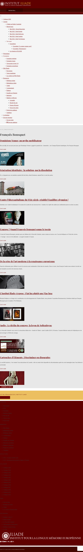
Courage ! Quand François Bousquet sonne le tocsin (25, 229)
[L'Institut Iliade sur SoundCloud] (8, 541)
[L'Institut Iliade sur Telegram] (0, 541)
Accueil (1, 129)
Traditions (9, 112)
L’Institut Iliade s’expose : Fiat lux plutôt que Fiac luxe (26, 293)
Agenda (5, 21)
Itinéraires (9, 95)
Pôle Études (6, 68)
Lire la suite (3, 149)
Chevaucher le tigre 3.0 (12, 63)
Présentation (6, 53)
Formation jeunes (10, 61)
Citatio (8, 85)
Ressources (6, 78)
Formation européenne (12, 66)
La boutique (6, 115)
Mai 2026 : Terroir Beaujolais (17, 29)
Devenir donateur (7, 117)
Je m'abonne (5, 397)
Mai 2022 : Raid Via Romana (17, 39)
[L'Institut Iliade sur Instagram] (6, 541)
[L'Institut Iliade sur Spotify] (11, 541)
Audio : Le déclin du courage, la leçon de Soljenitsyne (26, 325)
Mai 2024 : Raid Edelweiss (17, 34)
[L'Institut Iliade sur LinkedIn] (3, 541)
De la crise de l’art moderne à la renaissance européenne (27, 261)
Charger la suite (6, 387)
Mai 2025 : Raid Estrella (16, 31)
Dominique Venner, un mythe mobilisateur (21, 140)
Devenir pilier (10, 120)
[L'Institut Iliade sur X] (13, 541)
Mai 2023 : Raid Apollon (16, 36)
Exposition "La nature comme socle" (22, 46)
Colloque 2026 (7, 19)
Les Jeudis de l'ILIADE (16, 51)
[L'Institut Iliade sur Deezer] (10, 541)
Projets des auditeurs (11, 110)
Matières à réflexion (11, 98)
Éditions (8, 90)
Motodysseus (9, 26)
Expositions (13, 43)
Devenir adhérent (12, 122)
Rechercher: (3, 10)
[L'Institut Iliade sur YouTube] (5, 541)
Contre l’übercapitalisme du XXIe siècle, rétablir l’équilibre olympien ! (34, 199)
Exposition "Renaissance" (19, 48)
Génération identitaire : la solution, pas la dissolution (26, 170)
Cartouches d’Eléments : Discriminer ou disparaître (25, 357)
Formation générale (11, 58)
